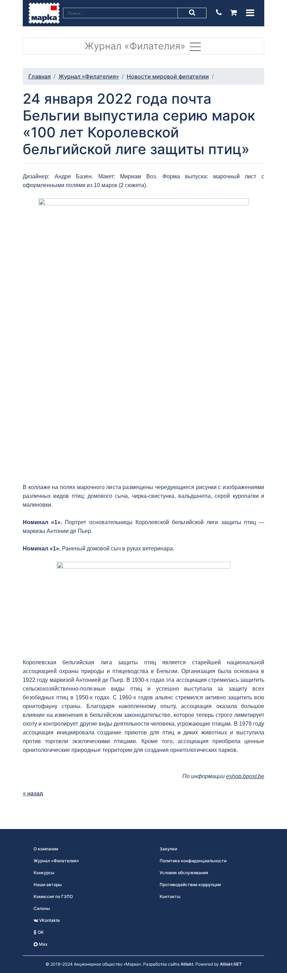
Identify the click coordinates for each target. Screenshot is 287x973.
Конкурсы (44, 872)
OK (40, 932)
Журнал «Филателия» (136, 46)
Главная (39, 76)
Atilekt (187, 964)
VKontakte (49, 920)
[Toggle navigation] (250, 12)
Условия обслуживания (184, 872)
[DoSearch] (192, 13)
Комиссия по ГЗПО (53, 896)
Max (43, 944)
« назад (33, 793)
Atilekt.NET (231, 964)
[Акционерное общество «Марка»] (44, 12)
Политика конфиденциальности (193, 860)
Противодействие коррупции (190, 884)
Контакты (170, 896)
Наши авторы (48, 884)
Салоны (42, 908)
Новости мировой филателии (168, 76)
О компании (46, 848)
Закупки (168, 848)
